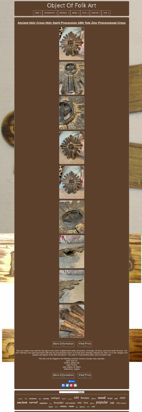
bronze (85, 397)
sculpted (70, 399)
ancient (22, 402)
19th (112, 403)
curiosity (46, 398)
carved (33, 402)
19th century (121, 403)
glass (92, 403)
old (76, 397)
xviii (93, 406)
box (86, 402)
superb (64, 398)
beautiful (58, 402)
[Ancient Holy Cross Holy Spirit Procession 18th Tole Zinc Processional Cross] (71, 43)
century (63, 406)
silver (56, 407)
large (110, 398)
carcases (70, 403)
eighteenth (82, 407)
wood (102, 397)
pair (116, 398)
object (93, 398)
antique (55, 397)
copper (20, 398)
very (79, 402)
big (76, 407)
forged (51, 407)
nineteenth (32, 398)
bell (26, 398)
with (88, 407)
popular (102, 402)
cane (71, 406)
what (39, 398)
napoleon (43, 403)
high (50, 403)
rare (122, 397)
